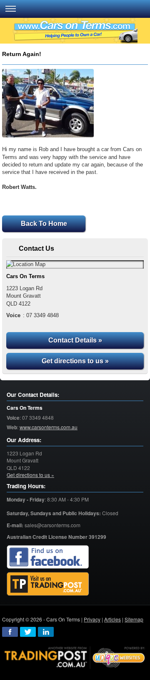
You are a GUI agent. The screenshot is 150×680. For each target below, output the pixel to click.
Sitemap (134, 619)
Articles (112, 619)
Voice (13, 417)
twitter (28, 632)
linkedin (46, 632)
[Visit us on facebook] (48, 557)
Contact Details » (75, 340)
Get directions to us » (75, 360)
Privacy (92, 619)
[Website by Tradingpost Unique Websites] (75, 656)
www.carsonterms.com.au (49, 427)
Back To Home (44, 223)
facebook (10, 632)
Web (12, 427)
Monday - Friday (26, 499)
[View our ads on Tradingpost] (48, 584)
